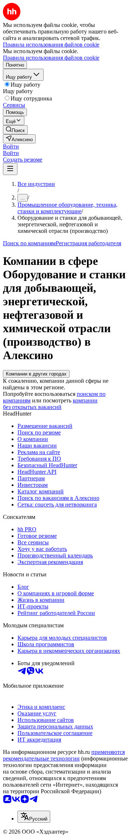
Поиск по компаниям (29, 243)
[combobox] (33, 817)
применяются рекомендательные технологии (64, 755)
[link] (15, 129)
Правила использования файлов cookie (51, 58)
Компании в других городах (36, 374)
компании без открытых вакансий (50, 403)
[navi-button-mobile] (10, 169)
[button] (11, 146)
